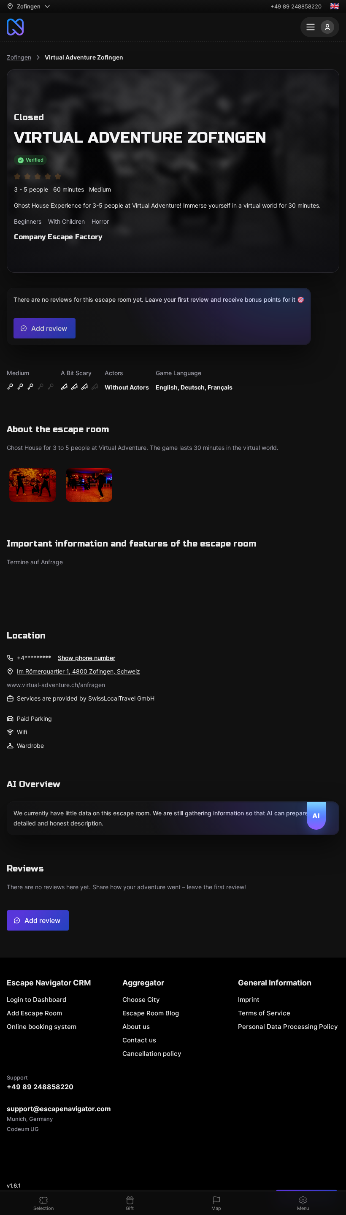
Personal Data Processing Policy (288, 1027)
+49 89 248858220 (296, 6)
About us (136, 1027)
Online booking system (41, 1027)
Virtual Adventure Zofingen (84, 57)
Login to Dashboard (36, 1000)
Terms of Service (264, 1013)
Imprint (249, 1000)
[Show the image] (32, 485)
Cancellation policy (151, 1054)
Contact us (139, 1040)
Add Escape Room (34, 1013)
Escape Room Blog (150, 1013)
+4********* (34, 657)
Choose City (141, 1000)
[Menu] (319, 27)
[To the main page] (15, 27)
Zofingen (19, 57)
